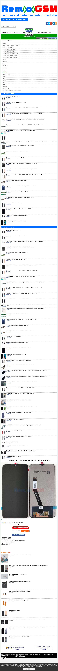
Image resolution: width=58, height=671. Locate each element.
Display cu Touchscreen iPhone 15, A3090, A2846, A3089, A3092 (18, 360)
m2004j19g (6, 549)
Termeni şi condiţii (38, 654)
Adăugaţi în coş (25, 531)
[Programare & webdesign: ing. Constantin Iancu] (4, 655)
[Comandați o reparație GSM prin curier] (20, 528)
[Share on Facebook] (47, 24)
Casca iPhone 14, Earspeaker (12, 442)
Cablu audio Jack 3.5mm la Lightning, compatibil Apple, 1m (17, 215)
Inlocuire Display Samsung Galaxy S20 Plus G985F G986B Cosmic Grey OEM (21, 393)
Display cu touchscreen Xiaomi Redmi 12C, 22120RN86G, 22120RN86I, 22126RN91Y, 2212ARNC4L (29, 565)
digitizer (2, 550)
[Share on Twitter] (49, 24)
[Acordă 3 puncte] (8, 522)
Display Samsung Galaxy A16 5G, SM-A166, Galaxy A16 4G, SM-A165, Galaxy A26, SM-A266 (24, 113)
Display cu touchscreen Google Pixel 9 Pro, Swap (15, 157)
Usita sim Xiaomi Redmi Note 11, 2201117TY (17, 574)
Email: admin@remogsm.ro (44, 32)
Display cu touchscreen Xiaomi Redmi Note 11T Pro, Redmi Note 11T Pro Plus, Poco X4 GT (27, 628)
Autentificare (29, 30)
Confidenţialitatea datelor (48, 654)
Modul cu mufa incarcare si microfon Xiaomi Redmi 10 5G (17, 180)
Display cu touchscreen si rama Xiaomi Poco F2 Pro (19, 636)
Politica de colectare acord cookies (21, 654)
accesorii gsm (36, 549)
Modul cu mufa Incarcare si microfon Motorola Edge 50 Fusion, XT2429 (20, 365)
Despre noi (32, 654)
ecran (41, 549)
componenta (7, 550)
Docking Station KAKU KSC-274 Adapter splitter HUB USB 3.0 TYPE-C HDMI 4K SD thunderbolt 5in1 (25, 119)
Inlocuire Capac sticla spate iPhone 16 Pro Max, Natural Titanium (18, 436)
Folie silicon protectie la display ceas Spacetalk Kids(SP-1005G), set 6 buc (20, 130)
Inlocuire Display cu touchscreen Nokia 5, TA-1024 (16, 221)
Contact (25, 19)
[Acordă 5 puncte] (10, 522)
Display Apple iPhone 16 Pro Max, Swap (14, 456)
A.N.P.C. (2, 658)
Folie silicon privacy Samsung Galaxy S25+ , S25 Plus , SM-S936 (18, 400)
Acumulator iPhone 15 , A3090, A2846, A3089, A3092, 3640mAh (18, 412)
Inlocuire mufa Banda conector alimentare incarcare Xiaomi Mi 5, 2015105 (20, 197)
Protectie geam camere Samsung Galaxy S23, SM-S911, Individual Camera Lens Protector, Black (24, 174)
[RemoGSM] (29, 17)
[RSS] (56, 24)
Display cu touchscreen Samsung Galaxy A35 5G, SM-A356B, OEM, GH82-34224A (22, 406)
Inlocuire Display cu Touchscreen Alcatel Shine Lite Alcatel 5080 (18, 208)
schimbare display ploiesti (20, 549)
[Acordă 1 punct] (5, 522)
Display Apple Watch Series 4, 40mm (13, 96)
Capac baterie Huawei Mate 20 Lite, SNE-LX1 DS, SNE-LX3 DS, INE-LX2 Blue (21, 186)
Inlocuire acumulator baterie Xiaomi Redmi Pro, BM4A (19, 581)
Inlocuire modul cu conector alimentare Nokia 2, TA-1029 (17, 191)
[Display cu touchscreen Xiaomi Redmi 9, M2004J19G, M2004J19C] (29, 518)
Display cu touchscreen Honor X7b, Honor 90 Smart (16, 102)
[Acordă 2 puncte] (6, 522)
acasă (3, 19)
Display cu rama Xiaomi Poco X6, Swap (14, 203)
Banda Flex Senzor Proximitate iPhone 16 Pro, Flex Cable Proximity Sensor (20, 450)
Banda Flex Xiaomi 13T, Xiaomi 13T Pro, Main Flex (19, 600)
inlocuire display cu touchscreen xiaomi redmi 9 (20, 550)
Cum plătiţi (18, 19)
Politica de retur (18, 655)
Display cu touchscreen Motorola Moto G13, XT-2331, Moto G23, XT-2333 (20, 387)
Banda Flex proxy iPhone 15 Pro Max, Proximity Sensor (17, 445)
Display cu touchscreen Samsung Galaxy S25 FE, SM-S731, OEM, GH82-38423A (21, 169)
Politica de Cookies (49, 665)
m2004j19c (12, 549)
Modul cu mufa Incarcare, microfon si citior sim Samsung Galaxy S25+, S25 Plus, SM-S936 (23, 425)
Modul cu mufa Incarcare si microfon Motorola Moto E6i (16, 151)
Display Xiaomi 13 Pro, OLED (14, 610)
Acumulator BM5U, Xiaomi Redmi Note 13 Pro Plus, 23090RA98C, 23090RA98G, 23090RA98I (27, 619)
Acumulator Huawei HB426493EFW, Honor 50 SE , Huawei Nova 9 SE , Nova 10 (21, 163)
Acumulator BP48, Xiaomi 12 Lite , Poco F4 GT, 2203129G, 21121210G (20, 145)
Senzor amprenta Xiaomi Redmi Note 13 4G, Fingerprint (20, 591)
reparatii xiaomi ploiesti (47, 549)
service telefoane (29, 549)
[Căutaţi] (15, 27)
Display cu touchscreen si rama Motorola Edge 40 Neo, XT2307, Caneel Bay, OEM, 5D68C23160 (25, 124)
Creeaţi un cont (29, 29)
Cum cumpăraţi (10, 19)
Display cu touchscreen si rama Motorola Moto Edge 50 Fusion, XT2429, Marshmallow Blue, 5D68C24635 (26, 370)
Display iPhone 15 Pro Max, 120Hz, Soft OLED (15, 419)
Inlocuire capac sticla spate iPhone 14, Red (14, 430)
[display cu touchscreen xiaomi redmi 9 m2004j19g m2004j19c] (1, 519)
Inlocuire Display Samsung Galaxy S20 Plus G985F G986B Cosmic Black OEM (21, 381)
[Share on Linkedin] (53, 24)
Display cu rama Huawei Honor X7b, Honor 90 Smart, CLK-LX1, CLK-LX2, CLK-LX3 (22, 107)
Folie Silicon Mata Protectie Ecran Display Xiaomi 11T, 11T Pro (21, 554)
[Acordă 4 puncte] (9, 522)
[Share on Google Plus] (51, 24)
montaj (54, 549)
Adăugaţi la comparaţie (18, 534)
